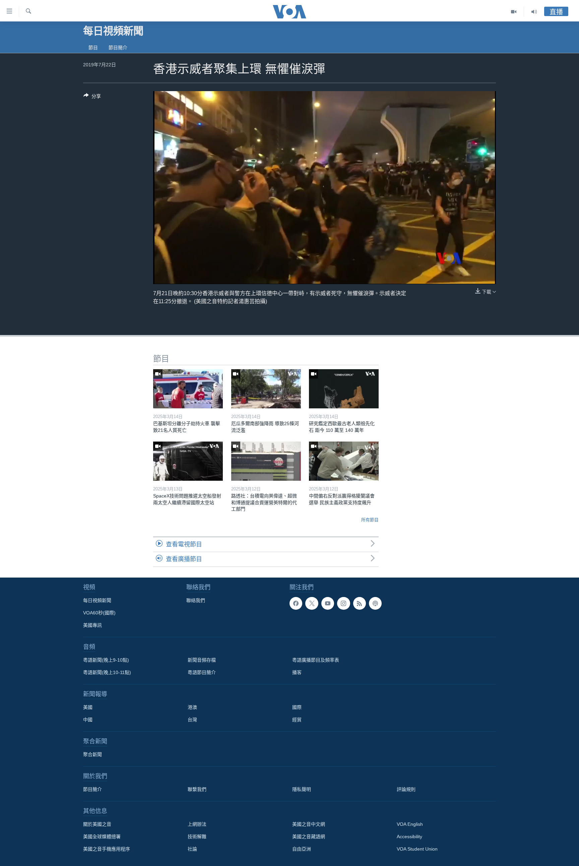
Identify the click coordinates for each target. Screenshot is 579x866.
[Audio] (534, 12)
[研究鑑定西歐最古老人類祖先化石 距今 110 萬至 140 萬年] (344, 388)
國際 (297, 707)
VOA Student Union (417, 849)
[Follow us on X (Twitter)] (311, 603)
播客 (297, 672)
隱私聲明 (301, 789)
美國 (87, 707)
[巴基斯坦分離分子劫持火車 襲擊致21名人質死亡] (188, 388)
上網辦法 (197, 824)
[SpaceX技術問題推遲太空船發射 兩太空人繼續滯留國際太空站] (188, 461)
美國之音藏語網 (308, 836)
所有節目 (370, 519)
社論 (192, 849)
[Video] (514, 12)
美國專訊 (92, 625)
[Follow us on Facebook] (296, 603)
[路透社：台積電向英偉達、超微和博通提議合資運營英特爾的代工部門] (266, 461)
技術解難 (197, 836)
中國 (87, 719)
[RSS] (359, 603)
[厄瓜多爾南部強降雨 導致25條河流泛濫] (266, 388)
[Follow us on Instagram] (343, 603)
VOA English (410, 824)
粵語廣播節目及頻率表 (315, 660)
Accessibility (409, 836)
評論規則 (406, 789)
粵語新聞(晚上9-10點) (106, 660)
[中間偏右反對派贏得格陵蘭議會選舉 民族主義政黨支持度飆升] (344, 461)
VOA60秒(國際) (99, 612)
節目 (93, 47)
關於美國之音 (97, 824)
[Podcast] (375, 603)
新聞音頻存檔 (202, 660)
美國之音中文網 (308, 824)
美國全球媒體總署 (102, 836)
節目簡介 (118, 47)
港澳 (192, 707)
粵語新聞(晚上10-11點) (107, 672)
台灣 (192, 719)
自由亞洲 (301, 849)
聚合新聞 (92, 754)
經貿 (297, 719)
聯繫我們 (197, 789)
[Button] (92, 97)
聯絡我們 (195, 600)
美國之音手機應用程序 (106, 849)
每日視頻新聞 (97, 600)
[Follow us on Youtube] (327, 603)
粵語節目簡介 (202, 672)
